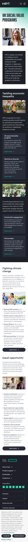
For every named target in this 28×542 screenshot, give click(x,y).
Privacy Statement (9, 532)
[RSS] (23, 487)
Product (7, 471)
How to (6, 467)
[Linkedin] (3, 487)
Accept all (6, 536)
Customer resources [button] (8, 508)
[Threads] (13, 487)
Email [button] (6, 474)
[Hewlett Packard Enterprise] (6, 4)
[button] (21, 3)
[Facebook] (17, 487)
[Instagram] (10, 487)
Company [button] (5, 493)
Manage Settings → (7, 539)
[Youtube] (20, 487)
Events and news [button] (7, 503)
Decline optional (19, 536)
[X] (7, 487)
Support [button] (4, 498)
